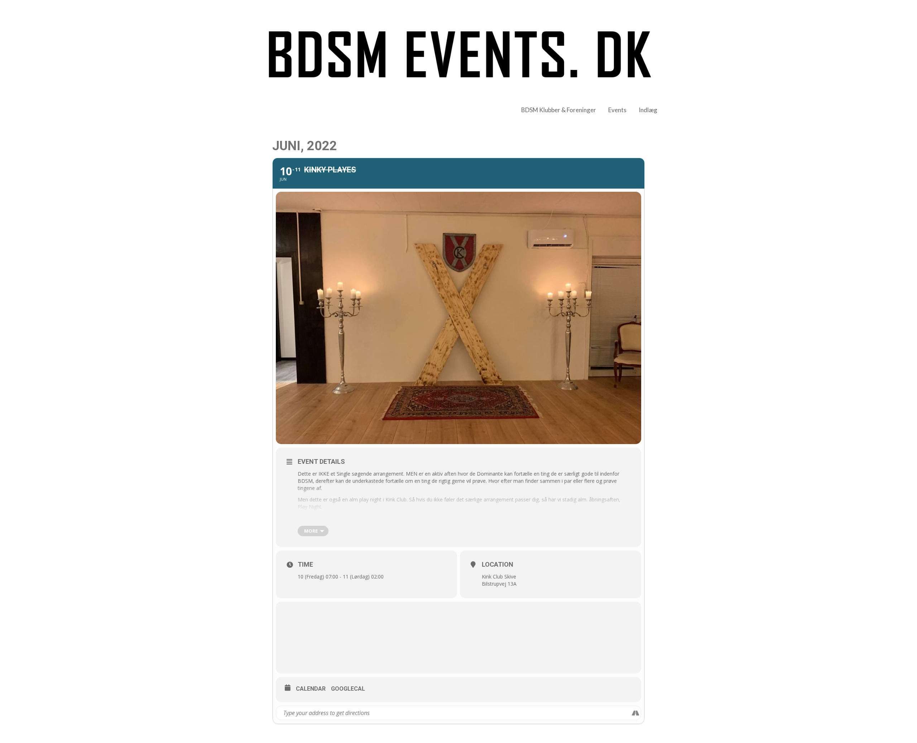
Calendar (311, 688)
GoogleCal (348, 688)
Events (617, 110)
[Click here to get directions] (635, 713)
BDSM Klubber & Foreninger (558, 110)
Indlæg (648, 110)
